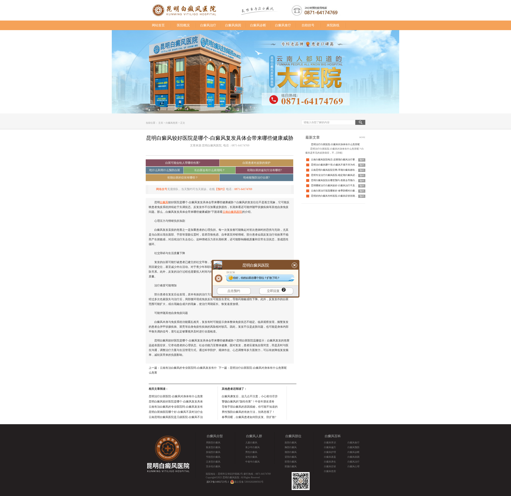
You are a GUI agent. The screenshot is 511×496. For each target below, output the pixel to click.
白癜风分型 (215, 436)
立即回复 (273, 291)
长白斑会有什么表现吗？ (209, 170)
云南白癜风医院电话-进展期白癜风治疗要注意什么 (337, 159)
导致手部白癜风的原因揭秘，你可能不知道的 (250, 406)
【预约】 (220, 189)
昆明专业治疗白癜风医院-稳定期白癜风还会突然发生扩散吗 (342, 175)
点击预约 (233, 291)
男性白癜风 (251, 452)
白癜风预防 (353, 447)
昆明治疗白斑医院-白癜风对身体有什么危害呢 (258, 367)
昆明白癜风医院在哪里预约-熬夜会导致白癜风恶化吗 (339, 180)
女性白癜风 (251, 457)
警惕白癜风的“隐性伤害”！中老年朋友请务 (248, 401)
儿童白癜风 (251, 442)
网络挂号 (161, 189)
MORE (362, 137)
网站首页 (158, 25)
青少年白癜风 (252, 447)
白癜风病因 (233, 25)
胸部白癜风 (291, 447)
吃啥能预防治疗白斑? (256, 177)
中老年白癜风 (252, 461)
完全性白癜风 (213, 466)
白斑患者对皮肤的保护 (256, 162)
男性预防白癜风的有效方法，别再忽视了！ (248, 411)
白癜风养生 (330, 461)
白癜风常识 (330, 442)
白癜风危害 (172, 122)
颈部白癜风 (291, 452)
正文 (182, 122)
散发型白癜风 (213, 447)
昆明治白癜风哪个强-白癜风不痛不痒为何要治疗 (336, 164)
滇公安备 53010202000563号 (248, 481)
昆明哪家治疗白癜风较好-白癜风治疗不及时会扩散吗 (339, 185)
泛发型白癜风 (213, 461)
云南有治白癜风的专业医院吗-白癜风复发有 (176, 406)
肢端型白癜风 (213, 452)
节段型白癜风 (213, 457)
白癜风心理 (353, 466)
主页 (160, 122)
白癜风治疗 (208, 25)
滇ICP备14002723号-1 (217, 481)
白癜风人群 (254, 436)
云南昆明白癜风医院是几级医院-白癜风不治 (176, 417)
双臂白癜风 (291, 461)
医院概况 (183, 25)
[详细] (339, 152)
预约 (361, 160)
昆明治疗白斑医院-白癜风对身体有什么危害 (176, 396)
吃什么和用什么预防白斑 (164, 170)
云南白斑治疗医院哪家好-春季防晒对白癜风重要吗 (337, 190)
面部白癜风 (291, 442)
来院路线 (333, 25)
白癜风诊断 (258, 25)
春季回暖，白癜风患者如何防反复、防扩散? (249, 417)
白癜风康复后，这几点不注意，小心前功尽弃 (250, 396)
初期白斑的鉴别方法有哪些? (264, 170)
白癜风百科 (333, 436)
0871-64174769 (243, 189)
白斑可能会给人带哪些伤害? (182, 162)
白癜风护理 (330, 452)
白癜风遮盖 (330, 457)
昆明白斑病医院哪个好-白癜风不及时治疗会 (176, 411)
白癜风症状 (330, 466)
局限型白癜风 (213, 442)
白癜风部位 (293, 436)
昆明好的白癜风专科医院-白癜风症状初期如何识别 (337, 195)
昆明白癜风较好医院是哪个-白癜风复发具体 (176, 401)
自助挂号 (308, 25)
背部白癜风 (291, 457)
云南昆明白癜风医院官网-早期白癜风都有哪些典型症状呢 (341, 170)
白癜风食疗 (283, 25)
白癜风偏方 (330, 447)
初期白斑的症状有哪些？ (182, 177)
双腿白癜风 (291, 466)
